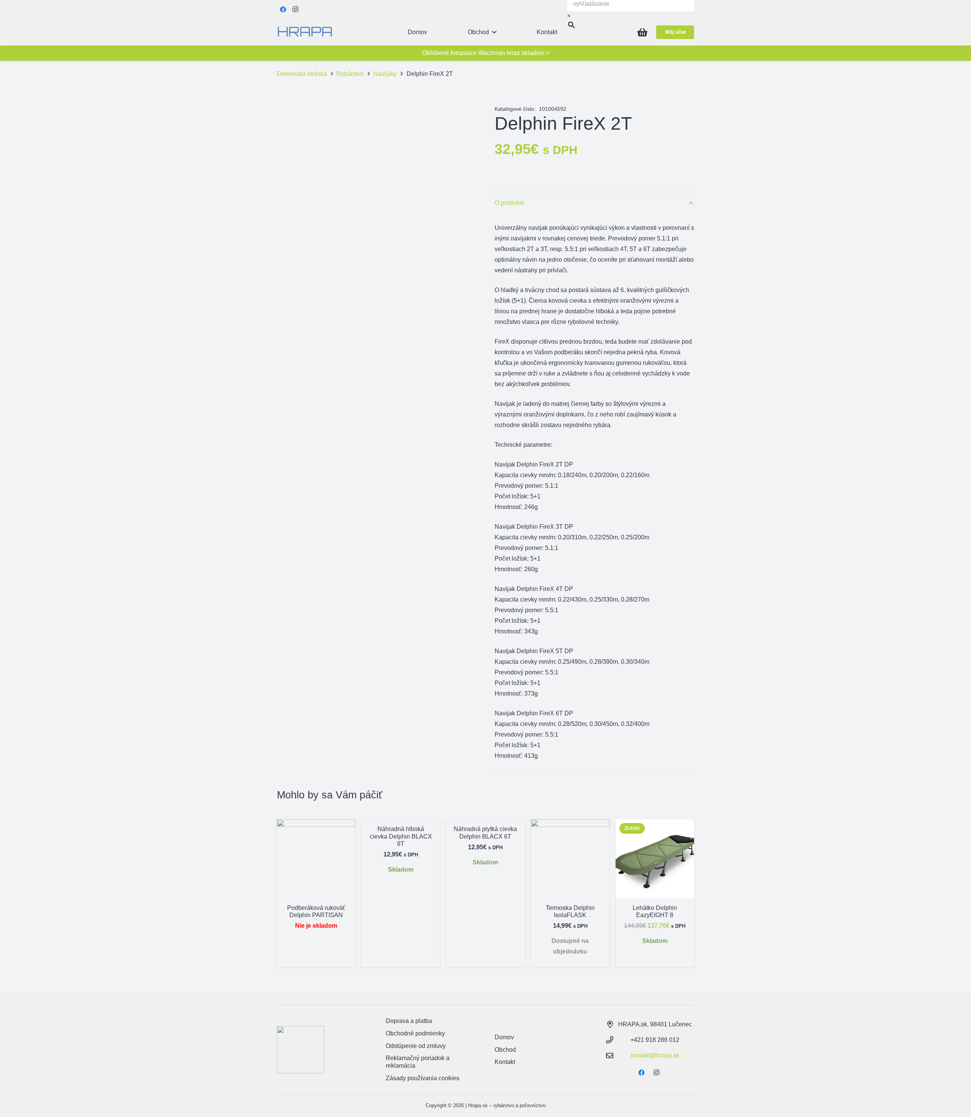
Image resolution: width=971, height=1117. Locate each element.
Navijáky (385, 74)
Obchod (505, 1049)
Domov (504, 1037)
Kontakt (505, 1062)
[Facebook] (283, 9)
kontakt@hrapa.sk (655, 1055)
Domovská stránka (302, 74)
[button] (494, 32)
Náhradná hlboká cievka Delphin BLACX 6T (401, 836)
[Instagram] (295, 9)
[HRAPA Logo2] (305, 32)
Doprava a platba (409, 1021)
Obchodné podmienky (415, 1033)
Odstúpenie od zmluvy (416, 1046)
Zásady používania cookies (422, 1078)
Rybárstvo (350, 74)
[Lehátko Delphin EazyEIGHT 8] (655, 858)
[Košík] (642, 32)
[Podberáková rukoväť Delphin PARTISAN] (316, 858)
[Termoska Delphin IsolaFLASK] (570, 858)
